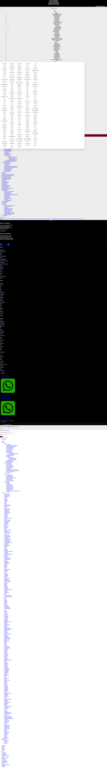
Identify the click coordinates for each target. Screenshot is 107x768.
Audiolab (6, 513)
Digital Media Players (8, 208)
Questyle (6, 673)
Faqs (3, 756)
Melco (5, 631)
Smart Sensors (6, 197)
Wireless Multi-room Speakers (12, 445)
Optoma (5, 651)
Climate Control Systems (8, 191)
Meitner (5, 630)
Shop (3, 442)
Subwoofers (6, 153)
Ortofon (5, 652)
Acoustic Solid (7, 494)
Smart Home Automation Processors (10, 194)
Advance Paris (7, 495)
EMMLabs (6, 561)
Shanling (6, 689)
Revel (5, 679)
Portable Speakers (7, 151)
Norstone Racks (7, 647)
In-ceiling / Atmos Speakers (14, 453)
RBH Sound (6, 675)
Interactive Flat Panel (6, 179)
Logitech (6, 617)
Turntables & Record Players (12, 160)
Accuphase (6, 496)
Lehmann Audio (7, 608)
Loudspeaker (4, 181)
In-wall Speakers (10, 451)
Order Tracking (5, 761)
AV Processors (7, 163)
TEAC (5, 710)
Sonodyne (6, 694)
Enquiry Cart (4, 754)
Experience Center (5, 738)
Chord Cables (6, 535)
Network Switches (7, 169)
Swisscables (6, 708)
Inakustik (6, 590)
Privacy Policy (4, 762)
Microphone (4, 184)
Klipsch (5, 603)
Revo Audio (6, 678)
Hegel (5, 584)
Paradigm (6, 654)
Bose (5, 529)
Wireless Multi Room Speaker (9, 161)
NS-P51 (37, 218)
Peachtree (6, 657)
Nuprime (6, 648)
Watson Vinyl (6, 727)
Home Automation (5, 757)
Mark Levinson (7, 624)
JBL (5, 594)
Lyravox (5, 615)
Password (2, 434)
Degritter (6, 549)
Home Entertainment (28, 218)
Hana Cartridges (7, 581)
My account (4, 759)
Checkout (4, 752)
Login (1, 436)
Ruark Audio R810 (55, 218)
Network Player (5, 187)
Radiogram (44, 218)
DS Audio (6, 552)
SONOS (5, 695)
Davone (5, 547)
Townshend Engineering (8, 718)
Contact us (4, 753)
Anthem (5, 500)
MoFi (5, 642)
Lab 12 (5, 604)
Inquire (3, 758)
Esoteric (5, 565)
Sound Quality (60, 218)
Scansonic (6, 687)
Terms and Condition (6, 764)
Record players (11, 457)
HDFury (5, 586)
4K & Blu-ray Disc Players (9, 205)
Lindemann (6, 616)
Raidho (5, 674)
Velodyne (6, 721)
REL (5, 677)
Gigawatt (6, 574)
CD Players (6, 165)
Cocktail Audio (7, 540)
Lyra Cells (6, 614)
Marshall (6, 625)
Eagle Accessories (7, 558)
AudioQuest (6, 510)
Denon (5, 555)
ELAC (5, 560)
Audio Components (5, 162)
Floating (5, 570)
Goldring (6, 576)
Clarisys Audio (7, 537)
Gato (5, 572)
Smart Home (4, 190)
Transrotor (6, 719)
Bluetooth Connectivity (8, 218)
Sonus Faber (6, 696)
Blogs (5, 742)
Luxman (5, 613)
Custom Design (7, 541)
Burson (5, 528)
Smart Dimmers (7, 192)
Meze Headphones (7, 633)
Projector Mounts (7, 214)
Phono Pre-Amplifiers (13, 157)
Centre (12, 218)
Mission (5, 641)
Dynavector (6, 553)
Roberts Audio (7, 680)
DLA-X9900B (15, 218)
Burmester (6, 527)
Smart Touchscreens (8, 198)
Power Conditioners (10, 471)
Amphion (6, 499)
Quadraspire (6, 672)
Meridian (6, 632)
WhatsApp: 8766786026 (53, 4)
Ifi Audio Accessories (8, 589)
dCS (5, 548)
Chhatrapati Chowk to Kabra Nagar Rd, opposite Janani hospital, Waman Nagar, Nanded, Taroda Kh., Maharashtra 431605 (6, 237)
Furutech (6, 571)
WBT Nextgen (7, 728)
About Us (6, 740)
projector (41, 218)
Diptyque (6, 550)
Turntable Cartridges (12, 159)
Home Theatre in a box (6, 176)
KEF (5, 598)
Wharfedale (6, 730)
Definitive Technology (8, 554)
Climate (8, 491)
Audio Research (7, 511)
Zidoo (5, 735)
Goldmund (6, 575)
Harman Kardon (7, 580)
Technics (6, 711)
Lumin (5, 612)
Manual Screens (7, 211)
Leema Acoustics (7, 607)
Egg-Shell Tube (7, 559)
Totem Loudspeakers (8, 717)
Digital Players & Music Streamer (10, 166)
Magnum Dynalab (7, 621)
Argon (5, 503)
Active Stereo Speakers (11, 454)
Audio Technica (7, 512)
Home (3, 441)
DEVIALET (6, 556)
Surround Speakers (7, 154)
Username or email (3, 432)
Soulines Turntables (7, 699)
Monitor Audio (7, 637)
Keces (5, 599)
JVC (31, 218)
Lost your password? (3, 437)
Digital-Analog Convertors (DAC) (10, 167)
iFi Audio (6, 588)
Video (3, 204)
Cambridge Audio (7, 532)
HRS (5, 582)
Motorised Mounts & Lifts (9, 212)
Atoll (5, 506)
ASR (5, 502)
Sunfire (5, 705)
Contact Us (6, 741)
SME (5, 692)
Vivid (5, 723)
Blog (3, 747)
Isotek (5, 593)
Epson (5, 567)
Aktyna (5, 498)
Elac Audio (6, 562)
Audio (5, 443)
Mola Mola (6, 636)
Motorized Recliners (5, 185)
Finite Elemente (7, 569)
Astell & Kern (6, 505)
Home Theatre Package (6, 177)
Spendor (5, 701)
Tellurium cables (7, 712)
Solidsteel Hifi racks (8, 693)
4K (0, 218)
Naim (5, 643)
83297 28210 (5, 376)
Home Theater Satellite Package (7, 175)
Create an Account (6, 430)
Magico (5, 619)
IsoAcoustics (6, 592)
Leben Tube (6, 606)
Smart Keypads (7, 195)
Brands (3, 748)
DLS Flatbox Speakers (8, 551)
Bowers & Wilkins (7, 530)
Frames (3, 173)
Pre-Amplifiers (7, 171)
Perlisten (5, 658)
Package (39, 218)
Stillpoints (6, 703)
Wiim (5, 731)
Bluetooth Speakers (10, 461)
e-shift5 (18, 218)
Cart (3, 750)
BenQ (5, 525)
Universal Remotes (7, 200)
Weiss (5, 729)
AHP (5, 497)
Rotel (5, 684)
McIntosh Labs (7, 629)
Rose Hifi (6, 683)
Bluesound (6, 526)
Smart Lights (6, 196)
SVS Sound (6, 707)
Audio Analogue (7, 508)
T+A (5, 709)
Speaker (63, 218)
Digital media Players (10, 480)
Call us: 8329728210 (53, 0)
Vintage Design (73, 218)
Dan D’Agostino (7, 545)
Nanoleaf (6, 649)
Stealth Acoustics (7, 702)
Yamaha (1, 219)
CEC (5, 534)
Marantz (5, 623)
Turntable (6, 155)
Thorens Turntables (7, 713)
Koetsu (5, 602)
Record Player (48, 218)
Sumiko (5, 704)
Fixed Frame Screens (8, 209)
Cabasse (5, 531)
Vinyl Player (77, 218)
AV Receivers (6, 164)
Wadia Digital (6, 726)
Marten (5, 626)
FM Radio (20, 218)
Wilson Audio (6, 732)
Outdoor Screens (10, 479)
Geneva (5, 573)
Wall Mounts (4, 215)
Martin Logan (6, 627)
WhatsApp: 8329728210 (53, 3)
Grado (5, 577)
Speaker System (66, 218)
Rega (5, 676)
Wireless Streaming (81, 218)
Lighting (3, 180)
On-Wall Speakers (7, 149)
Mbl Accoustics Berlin (8, 628)
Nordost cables (7, 646)
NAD (5, 644)
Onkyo (5, 650)
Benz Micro (6, 523)
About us (3, 746)
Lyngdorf (6, 618)
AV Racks (4, 172)
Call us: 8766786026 (53, 1)
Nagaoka (6, 645)
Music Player (34, 218)
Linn (5, 610)
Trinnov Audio (7, 720)
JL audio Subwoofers (8, 596)
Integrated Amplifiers (8, 168)
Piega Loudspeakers (8, 659)
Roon (5, 682)
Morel (5, 639)
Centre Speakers (9, 448)
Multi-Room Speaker (6, 186)
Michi (5, 634)
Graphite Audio (7, 578)
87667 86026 (5, 398)
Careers (5, 743)
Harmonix (6, 583)
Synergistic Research (8, 706)
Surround (70, 218)
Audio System (3, 218)
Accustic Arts (6, 493)
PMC (5, 661)
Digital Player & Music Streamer (12, 469)
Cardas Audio (6, 533)
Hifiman (5, 585)
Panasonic (6, 653)
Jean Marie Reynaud (8, 595)
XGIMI (5, 737)
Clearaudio (6, 538)
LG (5, 609)
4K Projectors (6, 206)
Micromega (6, 635)
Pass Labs (6, 655)
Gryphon (6, 579)
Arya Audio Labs (7, 504)
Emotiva (5, 566)
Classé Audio (6, 543)
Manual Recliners (5, 182)
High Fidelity (23, 218)
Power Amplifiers (7, 170)
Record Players (11, 158)
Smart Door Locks (7, 193)
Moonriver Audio (7, 638)
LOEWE (6, 611)
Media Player (4, 183)
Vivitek (5, 724)
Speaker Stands (5, 201)
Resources (4, 739)
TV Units (4, 203)
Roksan (5, 681)
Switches (6, 199)
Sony (5, 697)
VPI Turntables (7, 725)
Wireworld (6, 733)
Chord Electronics (7, 536)
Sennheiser (6, 688)
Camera (5, 207)
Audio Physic (6, 509)
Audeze (5, 507)
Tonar (5, 715)
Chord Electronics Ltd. (8, 542)
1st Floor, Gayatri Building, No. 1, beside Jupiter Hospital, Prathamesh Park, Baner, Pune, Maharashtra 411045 (6, 227)
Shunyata (6, 690)
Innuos (5, 591)
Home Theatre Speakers (6, 178)
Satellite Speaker (5, 189)
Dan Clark (6, 544)
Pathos (5, 656)
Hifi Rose (6, 587)
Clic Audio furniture (8, 539)
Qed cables (6, 671)
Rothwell (6, 685)
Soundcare (6, 700)
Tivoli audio (6, 714)
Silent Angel (6, 691)
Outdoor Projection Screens (9, 213)
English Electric (7, 563)
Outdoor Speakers (7, 150)
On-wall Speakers (10, 452)
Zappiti (5, 736)
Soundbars (6, 152)
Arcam (5, 501)
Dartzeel (5, 546)
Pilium (5, 660)
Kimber (5, 600)
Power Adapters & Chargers (7, 188)
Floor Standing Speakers (11, 446)
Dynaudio (6, 557)
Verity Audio (6, 722)
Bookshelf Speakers (10, 447)
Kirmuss (5, 601)
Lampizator (6, 605)
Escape (5, 564)
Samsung (6, 686)
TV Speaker (4, 202)
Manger (5, 622)
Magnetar (6, 620)
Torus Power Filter (7, 716)
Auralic (5, 514)
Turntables (8, 156)
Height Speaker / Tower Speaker (8, 174)
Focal (5, 568)
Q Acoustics (6, 670)
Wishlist (3, 765)
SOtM (5, 698)
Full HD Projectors (7, 210)
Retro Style (51, 218)
